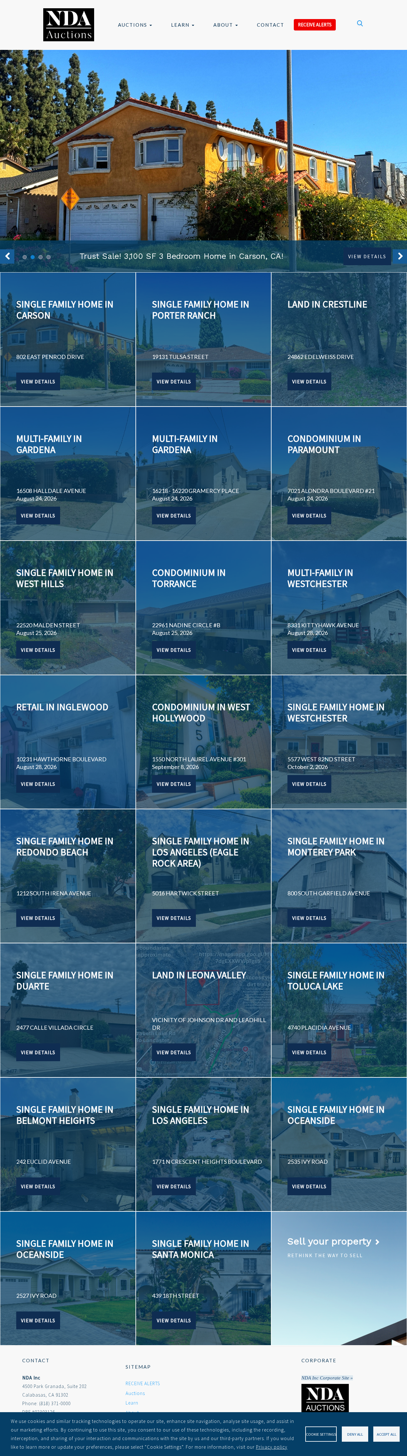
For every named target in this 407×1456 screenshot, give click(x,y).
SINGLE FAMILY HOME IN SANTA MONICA (200, 1248)
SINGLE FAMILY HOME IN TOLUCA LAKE (336, 980)
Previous (7, 256)
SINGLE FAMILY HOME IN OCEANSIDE (336, 1114)
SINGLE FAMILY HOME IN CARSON (65, 309)
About (224, 25)
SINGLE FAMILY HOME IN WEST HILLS (65, 578)
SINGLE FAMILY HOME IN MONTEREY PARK (336, 846)
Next (400, 256)
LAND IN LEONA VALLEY (199, 975)
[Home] (68, 24)
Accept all (387, 1434)
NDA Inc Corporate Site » (327, 1377)
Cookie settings (321, 1434)
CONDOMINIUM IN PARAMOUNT (324, 443)
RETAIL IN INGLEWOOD (62, 707)
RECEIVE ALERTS (315, 25)
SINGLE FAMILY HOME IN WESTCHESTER (336, 712)
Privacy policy (271, 1447)
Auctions (133, 25)
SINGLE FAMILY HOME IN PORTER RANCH (200, 309)
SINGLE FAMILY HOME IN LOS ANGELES (200, 1114)
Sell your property (330, 1241)
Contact (270, 25)
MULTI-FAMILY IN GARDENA (49, 443)
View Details (367, 256)
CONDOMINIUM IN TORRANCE (189, 578)
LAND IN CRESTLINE (327, 304)
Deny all (355, 1434)
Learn (181, 25)
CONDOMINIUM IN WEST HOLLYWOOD (201, 712)
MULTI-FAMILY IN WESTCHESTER (320, 578)
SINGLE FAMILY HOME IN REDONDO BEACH (65, 846)
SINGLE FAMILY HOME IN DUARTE (65, 980)
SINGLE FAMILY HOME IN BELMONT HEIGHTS (65, 1114)
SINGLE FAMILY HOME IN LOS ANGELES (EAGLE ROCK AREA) (200, 852)
